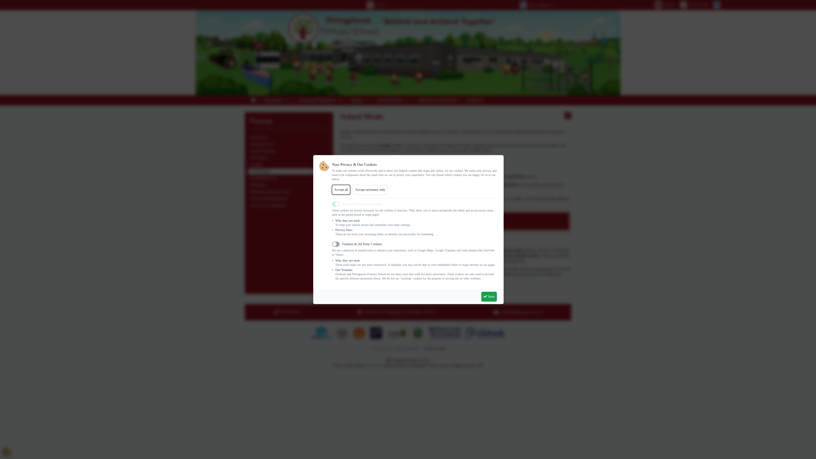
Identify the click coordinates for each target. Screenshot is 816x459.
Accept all (341, 189)
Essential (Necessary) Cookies (362, 204)
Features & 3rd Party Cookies (362, 244)
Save (490, 296)
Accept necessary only (370, 189)
